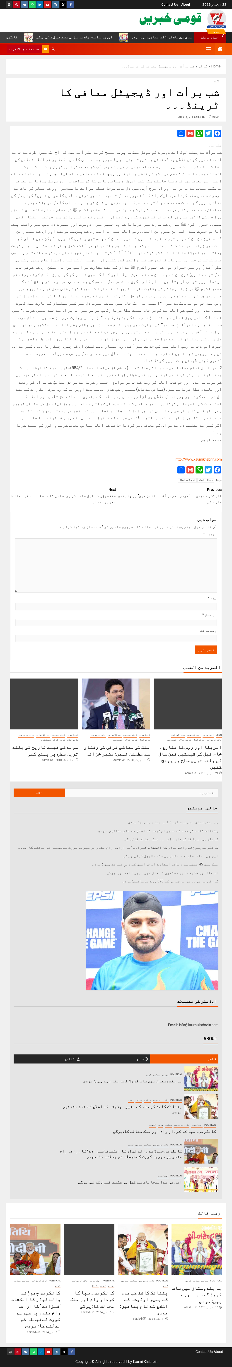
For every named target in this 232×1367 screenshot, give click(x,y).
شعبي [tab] (140, 1059)
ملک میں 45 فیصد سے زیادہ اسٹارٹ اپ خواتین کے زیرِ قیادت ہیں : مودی (155, 864)
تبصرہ (210, 534)
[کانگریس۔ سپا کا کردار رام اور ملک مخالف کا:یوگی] (89, 1249)
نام (212, 598)
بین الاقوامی (178, 735)
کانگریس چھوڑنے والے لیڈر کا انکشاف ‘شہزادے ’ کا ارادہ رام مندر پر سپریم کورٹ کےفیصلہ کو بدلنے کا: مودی (118, 847)
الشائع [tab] (70, 1059)
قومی (188, 739)
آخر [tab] (210, 1059)
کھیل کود (171, 739)
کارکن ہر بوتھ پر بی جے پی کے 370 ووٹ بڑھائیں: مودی (170, 881)
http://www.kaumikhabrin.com (199, 459)
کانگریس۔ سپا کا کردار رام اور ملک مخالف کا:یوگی (171, 839)
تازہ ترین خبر (214, 739)
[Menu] (208, 49)
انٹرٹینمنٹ (194, 735)
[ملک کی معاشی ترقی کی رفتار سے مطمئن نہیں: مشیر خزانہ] (116, 704)
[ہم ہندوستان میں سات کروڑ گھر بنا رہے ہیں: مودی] (201, 1078)
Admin (189, 773)
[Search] (53, 49)
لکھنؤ (152, 1125)
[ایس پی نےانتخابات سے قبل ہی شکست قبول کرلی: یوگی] (201, 1179)
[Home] (220, 49)
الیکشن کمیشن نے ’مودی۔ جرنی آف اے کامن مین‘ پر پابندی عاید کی (170, 496)
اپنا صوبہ (208, 735)
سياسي (165, 1074)
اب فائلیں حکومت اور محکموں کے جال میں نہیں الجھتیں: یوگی (162, 873)
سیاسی (156, 1074)
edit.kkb (199, 117)
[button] (208, 49)
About (185, 4)
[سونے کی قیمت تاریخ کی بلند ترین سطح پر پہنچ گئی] (44, 704)
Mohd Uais (206, 480)
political (176, 1074)
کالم (217, 80)
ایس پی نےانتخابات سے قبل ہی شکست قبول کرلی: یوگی (100, 37)
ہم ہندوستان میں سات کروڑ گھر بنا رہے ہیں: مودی (173, 822)
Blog (219, 735)
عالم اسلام (198, 739)
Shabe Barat (187, 480)
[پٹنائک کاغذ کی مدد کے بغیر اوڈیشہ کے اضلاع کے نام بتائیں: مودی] (201, 1106)
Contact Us (169, 4)
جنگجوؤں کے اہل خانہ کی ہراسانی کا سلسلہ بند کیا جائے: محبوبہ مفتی (63, 496)
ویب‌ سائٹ (208, 630)
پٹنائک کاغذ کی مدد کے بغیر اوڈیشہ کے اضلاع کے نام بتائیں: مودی (158, 831)
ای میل (209, 614)
